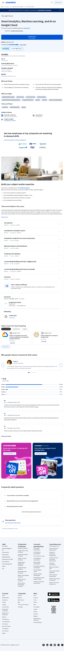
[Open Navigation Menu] (3, 2)
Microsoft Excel (5, 561)
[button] (12, 318)
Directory (36, 614)
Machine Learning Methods (55, 100)
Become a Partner (6, 626)
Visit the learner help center (13, 523)
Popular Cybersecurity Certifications (54, 579)
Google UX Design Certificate (22, 568)
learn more (15, 528)
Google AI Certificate (23, 548)
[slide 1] (29, 372)
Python (3, 566)
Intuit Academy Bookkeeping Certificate (21, 584)
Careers (4, 602)
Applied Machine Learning (8, 97)
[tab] (6, 329)
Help (35, 604)
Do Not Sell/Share (38, 622)
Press (35, 595)
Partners (20, 597)
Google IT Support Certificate (22, 559)
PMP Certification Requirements (53, 575)
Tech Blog (20, 607)
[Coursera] (11, 2)
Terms (35, 600)
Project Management (7, 564)
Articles (35, 611)
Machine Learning (41, 97)
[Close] (60, 10)
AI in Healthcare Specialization (37, 559)
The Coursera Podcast (23, 604)
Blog (19, 602)
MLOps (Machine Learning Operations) (11, 100)
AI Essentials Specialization (37, 549)
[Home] (2, 6)
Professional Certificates (5, 610)
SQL (3, 568)
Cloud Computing (30, 7)
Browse (7, 7)
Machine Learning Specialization (38, 574)
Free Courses (5, 631)
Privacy (35, 602)
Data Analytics (5, 555)
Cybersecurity (5, 552)
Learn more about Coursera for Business (15, 140)
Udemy (3, 633)
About (3, 595)
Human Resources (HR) (7, 559)
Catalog (4, 604)
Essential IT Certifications (52, 564)
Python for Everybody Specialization (39, 582)
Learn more (23, 45)
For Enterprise (5, 619)
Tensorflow (5, 107)
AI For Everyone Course (39, 556)
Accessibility (36, 607)
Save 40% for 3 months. (44, 10)
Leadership (4, 600)
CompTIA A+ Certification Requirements (52, 554)
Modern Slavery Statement (37, 619)
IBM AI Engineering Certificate (22, 572)
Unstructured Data (30, 97)
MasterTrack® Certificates (5, 614)
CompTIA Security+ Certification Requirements (53, 559)
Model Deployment (14, 107)
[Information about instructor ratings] (13, 298)
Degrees (4, 617)
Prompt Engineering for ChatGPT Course (39, 578)
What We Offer (5, 597)
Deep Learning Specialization (37, 563)
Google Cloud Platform (28, 100)
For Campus (5, 624)
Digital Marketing (6, 557)
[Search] (52, 2)
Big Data (38, 100)
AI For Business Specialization (37, 553)
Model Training (20, 97)
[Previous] (3, 365)
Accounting (4, 546)
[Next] (61, 365)
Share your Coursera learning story (54, 583)
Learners (20, 595)
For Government (6, 621)
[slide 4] (35, 372)
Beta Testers (21, 600)
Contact (35, 609)
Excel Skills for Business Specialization (39, 566)
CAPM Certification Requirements (53, 549)
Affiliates (36, 616)
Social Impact (5, 628)
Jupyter (23, 107)
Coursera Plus (5, 607)
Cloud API (44, 100)
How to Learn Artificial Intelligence (54, 571)
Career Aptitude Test (54, 546)
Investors (36, 597)
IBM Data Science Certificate (22, 580)
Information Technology (17, 7)
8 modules (4, 54)
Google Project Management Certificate (21, 564)
